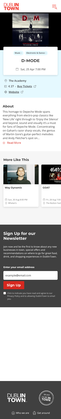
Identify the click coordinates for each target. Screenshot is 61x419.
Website (14, 92)
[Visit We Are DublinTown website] (46, 398)
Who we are (22, 413)
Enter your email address (18, 267)
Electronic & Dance (35, 52)
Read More (14, 142)
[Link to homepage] (11, 6)
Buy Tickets (24, 86)
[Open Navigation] (54, 6)
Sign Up (14, 285)
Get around (43, 413)
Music (18, 52)
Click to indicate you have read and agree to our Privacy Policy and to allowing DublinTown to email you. (31, 296)
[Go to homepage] (17, 398)
